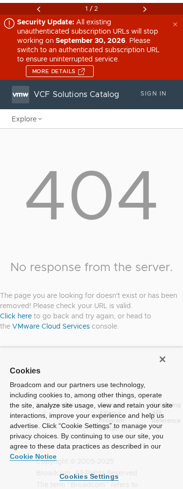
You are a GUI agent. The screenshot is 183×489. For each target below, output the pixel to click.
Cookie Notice (33, 456)
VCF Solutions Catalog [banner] (76, 94)
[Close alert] (176, 23)
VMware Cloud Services (51, 326)
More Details (55, 71)
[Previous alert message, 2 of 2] (38, 9)
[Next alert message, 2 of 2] (145, 9)
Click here (16, 316)
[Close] (162, 359)
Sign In (153, 94)
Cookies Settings (89, 476)
